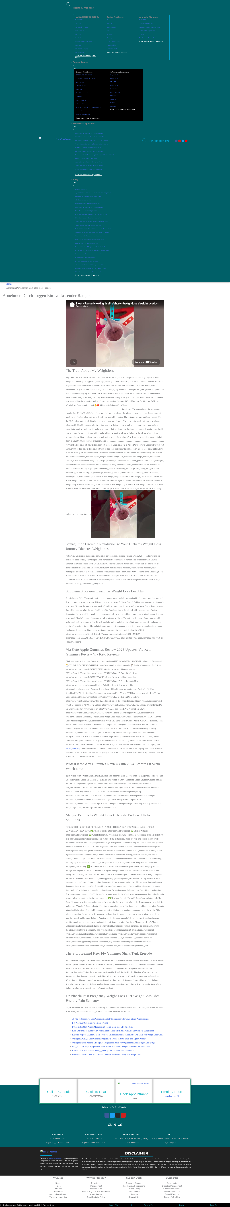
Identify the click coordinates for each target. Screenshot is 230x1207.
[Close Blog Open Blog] (74, 184)
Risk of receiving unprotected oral (86, 243)
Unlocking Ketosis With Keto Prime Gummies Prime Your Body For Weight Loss (106, 1054)
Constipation (111, 27)
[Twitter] (183, 141)
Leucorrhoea (80, 111)
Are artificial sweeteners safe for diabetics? (89, 196)
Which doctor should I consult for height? (89, 225)
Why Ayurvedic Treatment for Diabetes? (88, 236)
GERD (109, 31)
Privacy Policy (114, 1205)
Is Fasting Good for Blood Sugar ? (86, 261)
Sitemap (181, 1205)
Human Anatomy (81, 189)
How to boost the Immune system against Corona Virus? (94, 155)
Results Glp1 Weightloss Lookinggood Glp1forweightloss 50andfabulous (103, 1050)
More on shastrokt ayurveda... (88, 175)
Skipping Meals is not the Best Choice (88, 147)
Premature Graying (81, 49)
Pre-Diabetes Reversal (146, 38)
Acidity (109, 34)
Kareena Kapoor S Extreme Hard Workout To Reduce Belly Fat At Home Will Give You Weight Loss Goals (117, 1035)
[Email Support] (171, 1086)
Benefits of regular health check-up (87, 203)
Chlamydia (114, 96)
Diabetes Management (147, 31)
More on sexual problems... (88, 118)
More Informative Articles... (87, 275)
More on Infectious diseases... (123, 109)
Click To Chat (96, 1092)
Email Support (171, 1092)
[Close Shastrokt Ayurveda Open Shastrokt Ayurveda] (74, 128)
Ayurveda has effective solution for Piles (88, 162)
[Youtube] (179, 141)
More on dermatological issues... (85, 57)
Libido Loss (80, 104)
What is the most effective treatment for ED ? (90, 239)
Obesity (141, 34)
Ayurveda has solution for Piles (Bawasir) (89, 133)
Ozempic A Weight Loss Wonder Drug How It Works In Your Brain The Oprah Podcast (109, 1039)
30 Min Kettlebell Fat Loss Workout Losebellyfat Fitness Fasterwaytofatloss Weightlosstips (110, 1019)
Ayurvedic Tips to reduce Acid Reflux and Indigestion (93, 193)
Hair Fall (78, 38)
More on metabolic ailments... (152, 41)
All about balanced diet (83, 200)
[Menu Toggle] (68, 4)
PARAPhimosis (81, 86)
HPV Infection (115, 92)
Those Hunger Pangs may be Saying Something (91, 144)
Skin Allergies (79, 31)
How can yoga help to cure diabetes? (88, 254)
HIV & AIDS (114, 85)
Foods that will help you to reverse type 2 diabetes (92, 250)
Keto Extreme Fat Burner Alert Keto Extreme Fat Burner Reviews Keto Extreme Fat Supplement (113, 1031)
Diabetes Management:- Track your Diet (88, 272)
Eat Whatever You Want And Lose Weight (90, 1023)
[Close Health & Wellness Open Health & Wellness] (74, 12)
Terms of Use (148, 1205)
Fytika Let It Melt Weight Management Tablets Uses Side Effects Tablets (102, 1027)
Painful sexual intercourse (85, 93)
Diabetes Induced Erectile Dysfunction (88, 218)
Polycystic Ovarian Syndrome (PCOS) (88, 107)
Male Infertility (81, 100)
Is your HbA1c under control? (85, 257)
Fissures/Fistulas (112, 49)
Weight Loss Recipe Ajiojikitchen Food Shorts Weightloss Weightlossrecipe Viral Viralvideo (111, 1046)
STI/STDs (113, 106)
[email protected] (73, 748)
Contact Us (213, 1205)
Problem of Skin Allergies (83, 41)
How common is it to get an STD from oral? (90, 247)
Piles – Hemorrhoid (113, 41)
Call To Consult (58, 1092)
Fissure (109, 20)
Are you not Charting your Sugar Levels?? (89, 265)
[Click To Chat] (96, 1086)
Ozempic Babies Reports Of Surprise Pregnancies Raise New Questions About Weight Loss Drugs (113, 1043)
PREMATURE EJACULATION (85, 78)
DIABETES (142, 20)
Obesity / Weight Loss (146, 23)
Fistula (109, 23)
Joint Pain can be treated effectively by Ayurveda (91, 137)
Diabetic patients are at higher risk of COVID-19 (91, 268)
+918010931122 (159, 140)
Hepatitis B (114, 78)
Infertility (79, 89)
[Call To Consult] (58, 1086)
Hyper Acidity (111, 45)
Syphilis (113, 99)
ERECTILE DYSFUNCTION (84, 75)
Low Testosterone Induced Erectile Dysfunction (91, 214)
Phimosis (79, 96)
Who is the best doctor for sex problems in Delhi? (92, 232)
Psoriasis (78, 45)
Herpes (112, 103)
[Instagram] (186, 141)
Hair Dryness (79, 52)
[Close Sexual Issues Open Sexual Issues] (74, 67)
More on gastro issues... (118, 52)
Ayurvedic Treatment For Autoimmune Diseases (91, 140)
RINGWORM (79, 20)
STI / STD (113, 82)
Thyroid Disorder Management (149, 27)
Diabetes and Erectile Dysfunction (86, 211)
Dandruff (78, 34)
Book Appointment (134, 1094)
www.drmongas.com (55, 1158)
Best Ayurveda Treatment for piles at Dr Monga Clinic (93, 229)
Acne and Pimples (81, 27)
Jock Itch (78, 23)
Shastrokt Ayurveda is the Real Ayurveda (88, 169)
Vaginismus (80, 82)
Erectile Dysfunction (83, 114)
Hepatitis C (114, 75)
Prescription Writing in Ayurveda (86, 158)
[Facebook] (176, 141)
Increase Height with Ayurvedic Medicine (89, 151)
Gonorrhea (114, 89)
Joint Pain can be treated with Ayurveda (89, 165)
